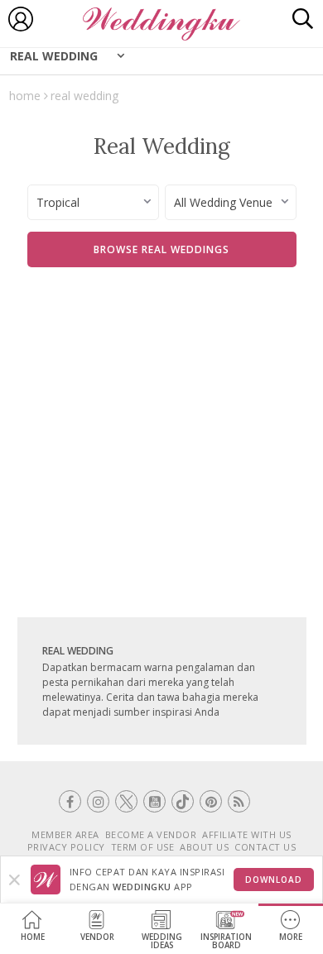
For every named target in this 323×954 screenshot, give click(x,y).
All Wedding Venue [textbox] (223, 202)
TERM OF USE (143, 847)
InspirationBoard (226, 941)
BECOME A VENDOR (151, 834)
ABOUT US (204, 847)
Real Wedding (54, 56)
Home (33, 937)
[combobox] (93, 202)
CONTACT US (265, 847)
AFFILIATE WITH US (247, 834)
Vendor (97, 937)
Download (273, 879)
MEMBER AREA (65, 834)
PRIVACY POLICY (66, 847)
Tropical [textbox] (58, 202)
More (290, 937)
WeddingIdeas (162, 941)
